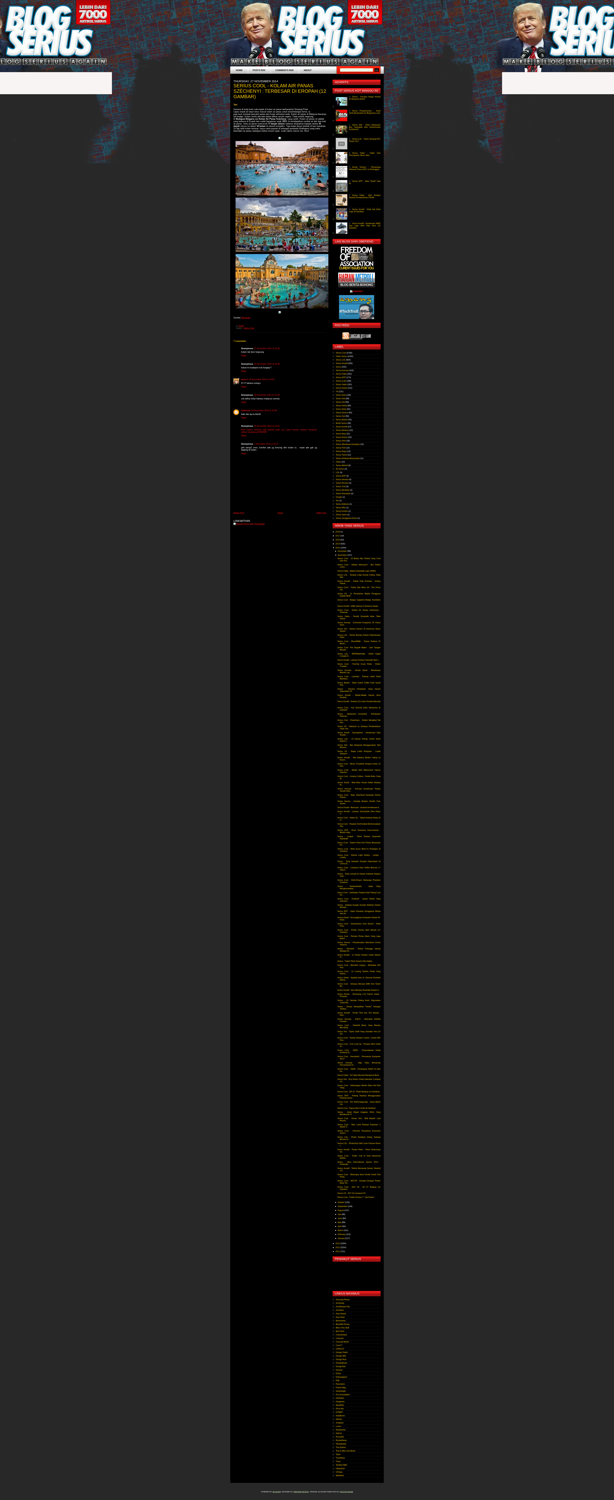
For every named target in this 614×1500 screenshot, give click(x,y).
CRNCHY (340, 1349)
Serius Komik (341, 427)
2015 (337, 544)
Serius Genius (342, 413)
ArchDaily (340, 1303)
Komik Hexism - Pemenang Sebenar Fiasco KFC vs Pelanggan (365, 168)
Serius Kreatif (341, 363)
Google (339, 497)
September (343, 1206)
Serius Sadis (341, 384)
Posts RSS (259, 70)
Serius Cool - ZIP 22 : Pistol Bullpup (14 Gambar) (358, 1092)
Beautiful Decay (343, 1324)
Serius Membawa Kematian (348, 444)
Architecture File (343, 1307)
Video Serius (341, 356)
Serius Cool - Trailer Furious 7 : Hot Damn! (355, 1197)
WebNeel (340, 1475)
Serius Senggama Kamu (346, 518)
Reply (243, 355)
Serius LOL (341, 360)
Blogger (277, 1492)
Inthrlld (339, 1419)
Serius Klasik (341, 388)
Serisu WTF (341, 476)
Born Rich (340, 1331)
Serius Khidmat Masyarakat (348, 458)
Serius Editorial (342, 504)
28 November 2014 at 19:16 (267, 426)
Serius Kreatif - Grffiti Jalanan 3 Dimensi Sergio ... (358, 606)
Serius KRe (341, 508)
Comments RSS (284, 70)
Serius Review (342, 483)
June (340, 1218)
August (341, 1210)
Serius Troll (341, 486)
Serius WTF (341, 377)
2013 (337, 1243)
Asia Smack (341, 1314)
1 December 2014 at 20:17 (266, 444)
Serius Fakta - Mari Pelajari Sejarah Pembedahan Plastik (365, 196)
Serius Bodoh (342, 420)
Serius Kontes (342, 511)
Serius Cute (341, 381)
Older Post (321, 513)
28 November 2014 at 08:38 (267, 364)
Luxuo (338, 1426)
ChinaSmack (341, 1335)
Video (338, 462)
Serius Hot (340, 402)
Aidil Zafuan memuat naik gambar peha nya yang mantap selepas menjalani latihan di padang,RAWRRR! (279, 430)
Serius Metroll (342, 465)
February (342, 1234)
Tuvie (338, 1461)
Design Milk (341, 1356)
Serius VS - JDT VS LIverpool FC (351, 1193)
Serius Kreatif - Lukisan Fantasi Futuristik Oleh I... (358, 660)
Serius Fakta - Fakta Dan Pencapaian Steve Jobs (365, 154)
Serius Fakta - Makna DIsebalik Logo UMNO (356, 571)
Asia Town (340, 1317)
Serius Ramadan (343, 493)
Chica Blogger (346, 1492)
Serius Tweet (341, 455)
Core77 (339, 1345)
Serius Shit (340, 398)
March (341, 1230)
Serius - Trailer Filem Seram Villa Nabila (354, 961)
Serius (338, 367)
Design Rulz (341, 1359)
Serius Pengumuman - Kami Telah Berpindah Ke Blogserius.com (365, 112)
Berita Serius (341, 423)
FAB (337, 1380)
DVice (338, 1373)
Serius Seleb (341, 405)
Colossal (339, 1338)
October (341, 1202)
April (340, 1226)
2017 (337, 536)
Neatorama (341, 1430)
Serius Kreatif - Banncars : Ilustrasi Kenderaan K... (359, 807)
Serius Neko (341, 409)
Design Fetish (342, 1352)
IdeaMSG (340, 1405)
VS (337, 391)
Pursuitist (340, 1437)
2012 (337, 1247)
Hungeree (340, 1402)
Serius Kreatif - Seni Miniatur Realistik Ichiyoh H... (358, 990)
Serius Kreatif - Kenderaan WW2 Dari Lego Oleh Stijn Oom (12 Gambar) (365, 225)
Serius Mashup (342, 430)
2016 (337, 540)
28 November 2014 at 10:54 (261, 379)
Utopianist (340, 1468)
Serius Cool (248, 328)
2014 (337, 548)
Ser (337, 500)
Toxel (338, 1454)
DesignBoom (341, 1363)
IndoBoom (340, 1416)
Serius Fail (340, 416)
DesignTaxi (341, 1366)
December (342, 551)
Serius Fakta (341, 374)
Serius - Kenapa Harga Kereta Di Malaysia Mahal (365, 98)
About (308, 70)
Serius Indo (341, 395)
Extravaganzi (341, 1377)
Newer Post (238, 513)
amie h (244, 379)
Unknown (245, 410)
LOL (337, 472)
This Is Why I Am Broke (345, 1451)
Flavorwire (340, 1384)
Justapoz (340, 1423)
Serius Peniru (342, 437)
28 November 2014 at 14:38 (267, 395)
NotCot (339, 1433)
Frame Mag (341, 1387)
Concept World (342, 1342)
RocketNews (341, 1440)
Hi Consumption (343, 1394)
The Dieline (341, 1447)
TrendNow (340, 1458)
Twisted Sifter (341, 1465)
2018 (337, 532)
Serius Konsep (342, 370)
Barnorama (341, 1321)
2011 (337, 1251)
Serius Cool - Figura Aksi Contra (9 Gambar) (356, 1108)
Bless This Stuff (342, 1328)
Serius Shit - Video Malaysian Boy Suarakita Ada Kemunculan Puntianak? (365, 127)
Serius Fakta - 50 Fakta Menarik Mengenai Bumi (358, 1075)
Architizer (340, 1310)
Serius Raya (341, 451)
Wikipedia (245, 318)
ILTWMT (339, 1412)
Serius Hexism (342, 479)
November (342, 555)
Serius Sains (341, 515)
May (340, 1222)
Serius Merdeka (343, 490)
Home (239, 70)
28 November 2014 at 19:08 (264, 410)
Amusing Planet (343, 1299)
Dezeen (339, 1370)
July (340, 1214)
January (341, 1238)
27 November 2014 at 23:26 (267, 348)
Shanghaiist (341, 1444)
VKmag (339, 1472)
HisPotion (340, 1398)
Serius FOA (341, 448)
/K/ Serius (340, 469)
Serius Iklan (341, 434)
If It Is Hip (340, 1409)
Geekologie (341, 1391)
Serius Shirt (341, 441)
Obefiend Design (301, 1492)
